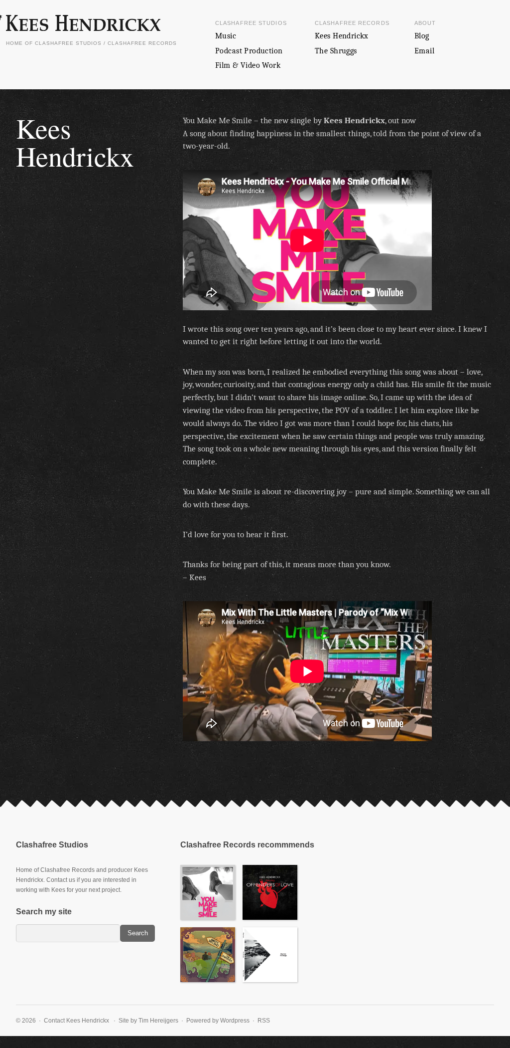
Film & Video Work (247, 65)
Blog (421, 35)
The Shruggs (336, 50)
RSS (263, 1020)
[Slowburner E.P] (207, 892)
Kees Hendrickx (342, 35)
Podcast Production (249, 50)
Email (424, 50)
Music (225, 35)
